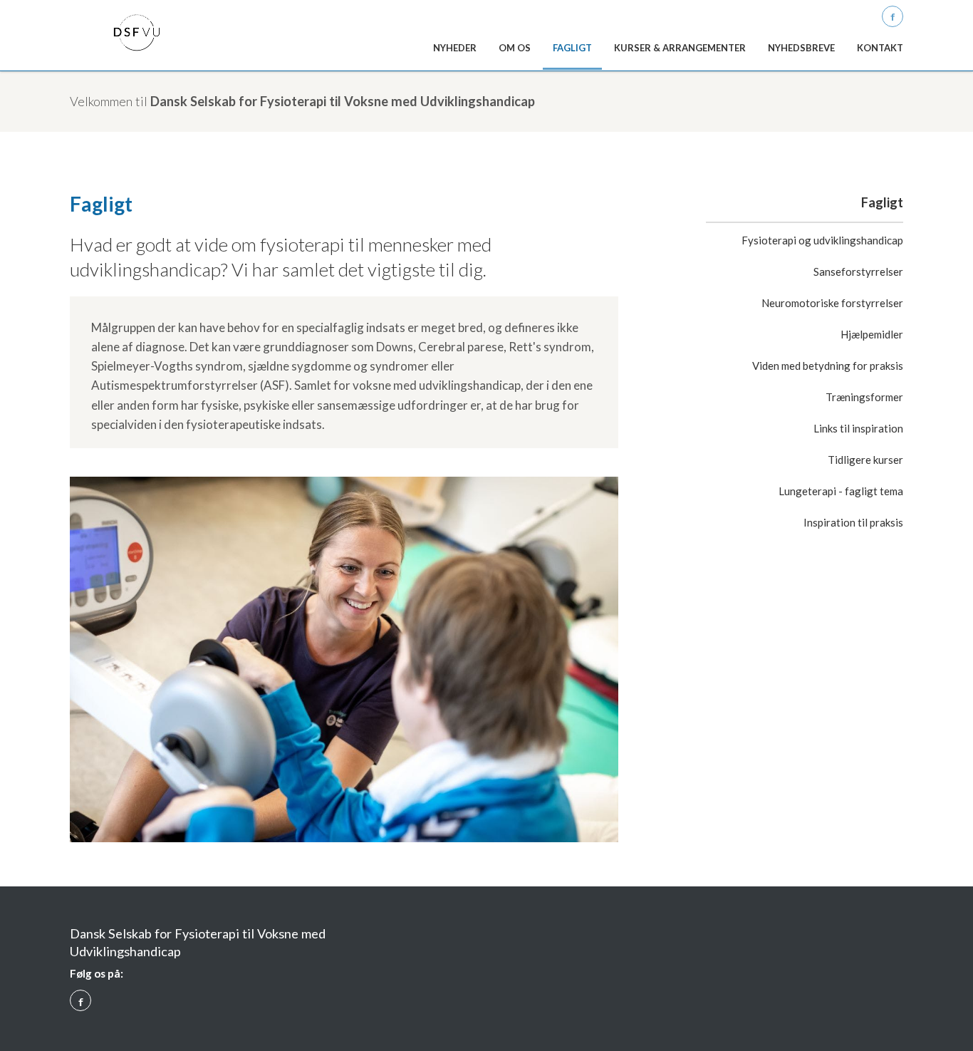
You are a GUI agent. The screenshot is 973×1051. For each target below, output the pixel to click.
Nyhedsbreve (801, 47)
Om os (515, 47)
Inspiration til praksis (853, 522)
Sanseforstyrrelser (858, 271)
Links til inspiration (858, 428)
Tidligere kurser (865, 459)
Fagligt (572, 47)
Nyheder (455, 47)
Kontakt (880, 47)
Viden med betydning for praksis (827, 365)
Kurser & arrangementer (680, 47)
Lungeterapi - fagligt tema (841, 491)
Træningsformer (864, 396)
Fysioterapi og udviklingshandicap (822, 240)
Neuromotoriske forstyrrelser (832, 302)
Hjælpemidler (872, 334)
